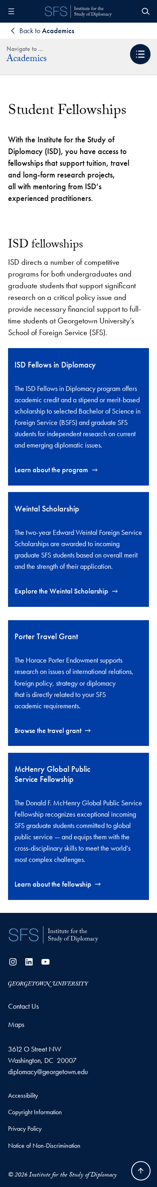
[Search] (145, 11)
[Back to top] (141, 1171)
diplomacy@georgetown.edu (48, 1071)
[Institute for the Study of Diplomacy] (78, 11)
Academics (26, 60)
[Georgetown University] (48, 983)
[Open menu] (11, 11)
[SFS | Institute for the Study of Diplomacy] (53, 935)
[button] (140, 54)
